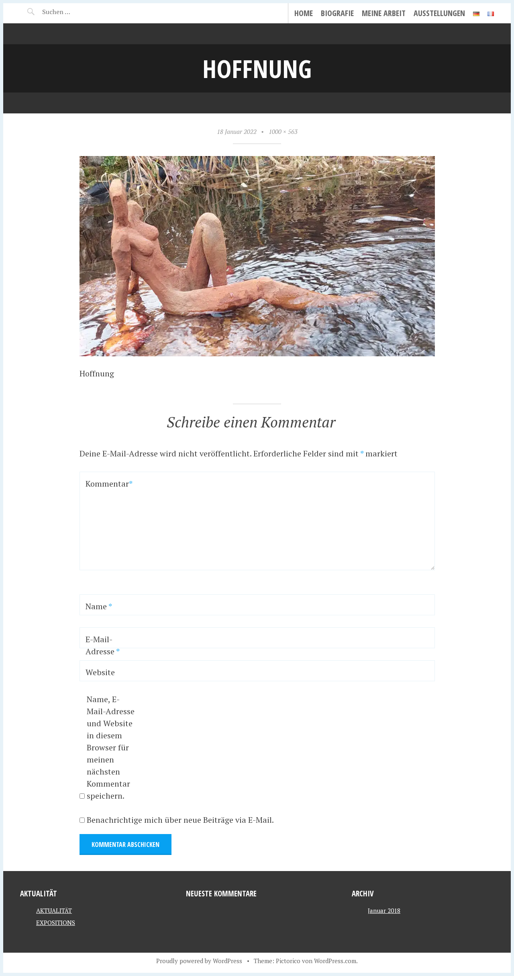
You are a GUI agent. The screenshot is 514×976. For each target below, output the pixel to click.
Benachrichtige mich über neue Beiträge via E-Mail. (180, 819)
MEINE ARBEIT (384, 13)
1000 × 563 (283, 131)
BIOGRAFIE (337, 13)
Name (99, 606)
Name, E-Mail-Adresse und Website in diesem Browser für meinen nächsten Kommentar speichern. (111, 747)
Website (100, 672)
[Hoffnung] (257, 353)
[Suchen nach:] (75, 11)
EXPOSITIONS (55, 922)
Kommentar (107, 483)
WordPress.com (335, 961)
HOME (303, 13)
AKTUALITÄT (54, 910)
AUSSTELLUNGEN (439, 13)
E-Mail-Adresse (103, 645)
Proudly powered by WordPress (199, 961)
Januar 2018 (384, 910)
